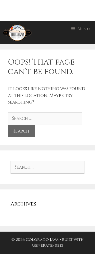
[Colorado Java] (17, 32)
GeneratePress (47, 245)
